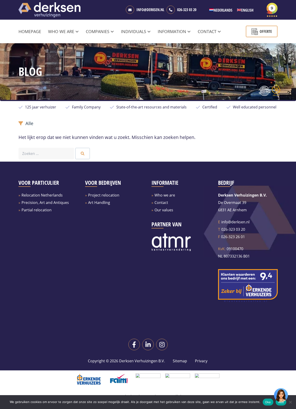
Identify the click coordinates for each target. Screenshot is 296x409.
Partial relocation (37, 209)
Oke (268, 402)
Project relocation (103, 195)
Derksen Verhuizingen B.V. (142, 360)
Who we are (164, 195)
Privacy (200, 360)
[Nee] (290, 402)
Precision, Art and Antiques (45, 202)
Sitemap (180, 360)
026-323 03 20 (186, 9)
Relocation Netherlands (42, 195)
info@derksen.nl (150, 9)
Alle (29, 123)
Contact (161, 202)
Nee (281, 402)
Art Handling (99, 202)
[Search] (82, 153)
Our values (163, 209)
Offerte (266, 31)
